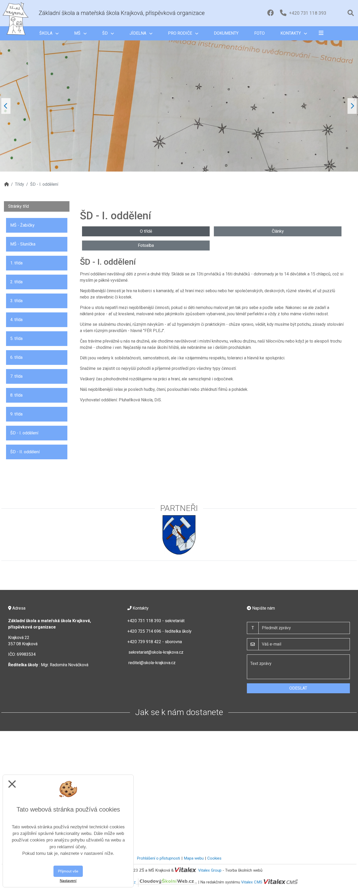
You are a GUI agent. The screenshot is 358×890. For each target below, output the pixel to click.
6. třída (16, 357)
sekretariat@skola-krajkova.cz (155, 652)
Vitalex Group (209, 870)
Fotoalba (146, 245)
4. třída (16, 319)
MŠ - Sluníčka (22, 244)
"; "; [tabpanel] (150, 120)
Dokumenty (226, 33)
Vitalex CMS (251, 882)
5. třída (16, 338)
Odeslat (298, 688)
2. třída (16, 281)
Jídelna (138, 33)
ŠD (105, 33)
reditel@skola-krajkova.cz (152, 662)
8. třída (16, 395)
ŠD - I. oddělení (24, 432)
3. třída (16, 300)
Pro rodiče (180, 33)
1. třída (16, 262)
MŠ (78, 33)
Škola (46, 33)
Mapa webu (194, 858)
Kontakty (291, 33)
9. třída (16, 414)
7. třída (16, 376)
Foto (259, 33)
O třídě (146, 231)
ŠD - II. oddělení (25, 451)
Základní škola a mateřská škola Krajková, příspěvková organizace (122, 13)
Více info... (289, 89)
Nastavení (68, 880)
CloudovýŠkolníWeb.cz (116, 882)
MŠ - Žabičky (22, 225)
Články (278, 231)
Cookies (214, 858)
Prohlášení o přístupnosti (158, 858)
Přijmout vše (68, 871)
